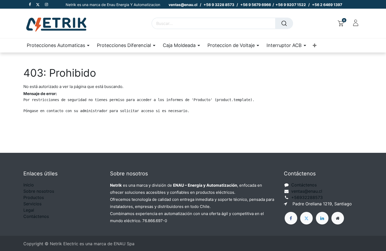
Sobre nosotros (38, 191)
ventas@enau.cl (306, 191)
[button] (314, 45)
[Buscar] (284, 23)
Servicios (32, 203)
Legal (28, 210)
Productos (33, 197)
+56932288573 (307, 197)
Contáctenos (36, 216)
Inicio (28, 184)
